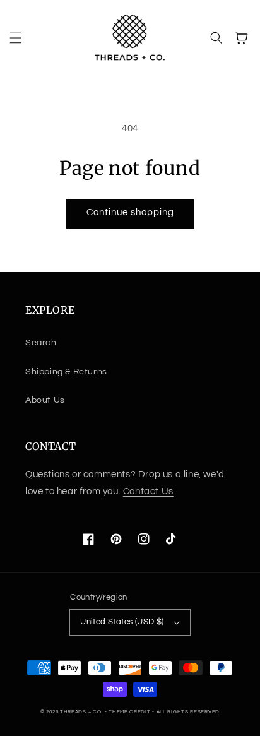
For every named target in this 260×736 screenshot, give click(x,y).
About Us (45, 400)
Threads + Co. (81, 712)
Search (41, 342)
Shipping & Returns (66, 371)
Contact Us (148, 491)
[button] (16, 38)
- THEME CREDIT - (131, 712)
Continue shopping (130, 212)
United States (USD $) (121, 621)
